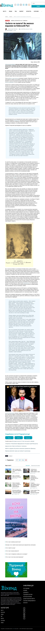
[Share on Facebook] (17, 460)
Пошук (38, 6)
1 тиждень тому (16, 494)
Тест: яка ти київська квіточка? (13, 541)
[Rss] (29, 5)
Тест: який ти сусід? (10, 548)
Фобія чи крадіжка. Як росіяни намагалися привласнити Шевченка (20, 448)
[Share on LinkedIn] (23, 460)
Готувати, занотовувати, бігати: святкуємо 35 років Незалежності (35, 484)
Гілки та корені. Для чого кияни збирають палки (16, 470)
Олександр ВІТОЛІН (12, 29)
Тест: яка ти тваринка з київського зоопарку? (16, 554)
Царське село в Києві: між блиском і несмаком (15, 446)
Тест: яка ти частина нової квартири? (14, 557)
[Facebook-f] (15, 5)
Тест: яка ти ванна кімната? (12, 551)
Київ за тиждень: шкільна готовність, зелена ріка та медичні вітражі (16, 484)
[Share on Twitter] (20, 460)
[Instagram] (21, 5)
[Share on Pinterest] (26, 460)
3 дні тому (15, 478)
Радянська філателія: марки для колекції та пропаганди (17, 451)
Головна (6, 16)
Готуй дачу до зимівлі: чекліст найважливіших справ (35, 470)
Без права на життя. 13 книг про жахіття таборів (23, 441)
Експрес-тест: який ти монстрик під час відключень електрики (21, 544)
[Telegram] (24, 5)
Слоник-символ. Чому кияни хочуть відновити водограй (35, 491)
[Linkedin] (26, 5)
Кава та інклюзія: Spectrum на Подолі (16, 476)
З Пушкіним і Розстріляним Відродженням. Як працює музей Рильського (21, 443)
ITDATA (13, 628)
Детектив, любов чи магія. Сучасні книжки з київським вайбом (16, 491)
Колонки (10, 16)
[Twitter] (18, 5)
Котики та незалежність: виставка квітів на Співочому (34, 477)
